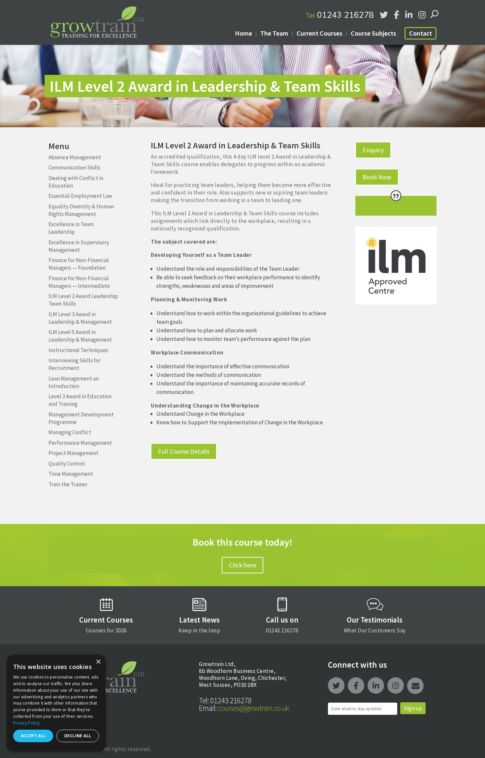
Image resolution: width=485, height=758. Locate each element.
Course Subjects (373, 33)
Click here (242, 565)
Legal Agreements (69, 707)
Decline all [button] (77, 736)
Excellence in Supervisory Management (78, 246)
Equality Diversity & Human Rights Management (81, 210)
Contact (420, 33)
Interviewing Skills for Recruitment (74, 364)
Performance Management (80, 442)
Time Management (70, 473)
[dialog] (56, 703)
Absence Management (74, 157)
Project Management (73, 453)
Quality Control (66, 463)
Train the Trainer (67, 484)
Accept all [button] (33, 736)
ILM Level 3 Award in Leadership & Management (80, 318)
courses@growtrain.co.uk (244, 708)
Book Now (377, 177)
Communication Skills (74, 167)
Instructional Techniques (78, 350)
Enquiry (373, 150)
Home (243, 33)
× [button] (98, 661)
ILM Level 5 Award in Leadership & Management (80, 335)
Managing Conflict (69, 432)
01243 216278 (340, 15)
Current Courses (319, 33)
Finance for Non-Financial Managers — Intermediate (79, 282)
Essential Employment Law (80, 195)
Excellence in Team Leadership (71, 228)
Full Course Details (184, 451)
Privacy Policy (26, 723)
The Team (274, 33)
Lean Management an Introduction (73, 382)
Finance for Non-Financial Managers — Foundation (78, 264)
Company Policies (69, 724)
